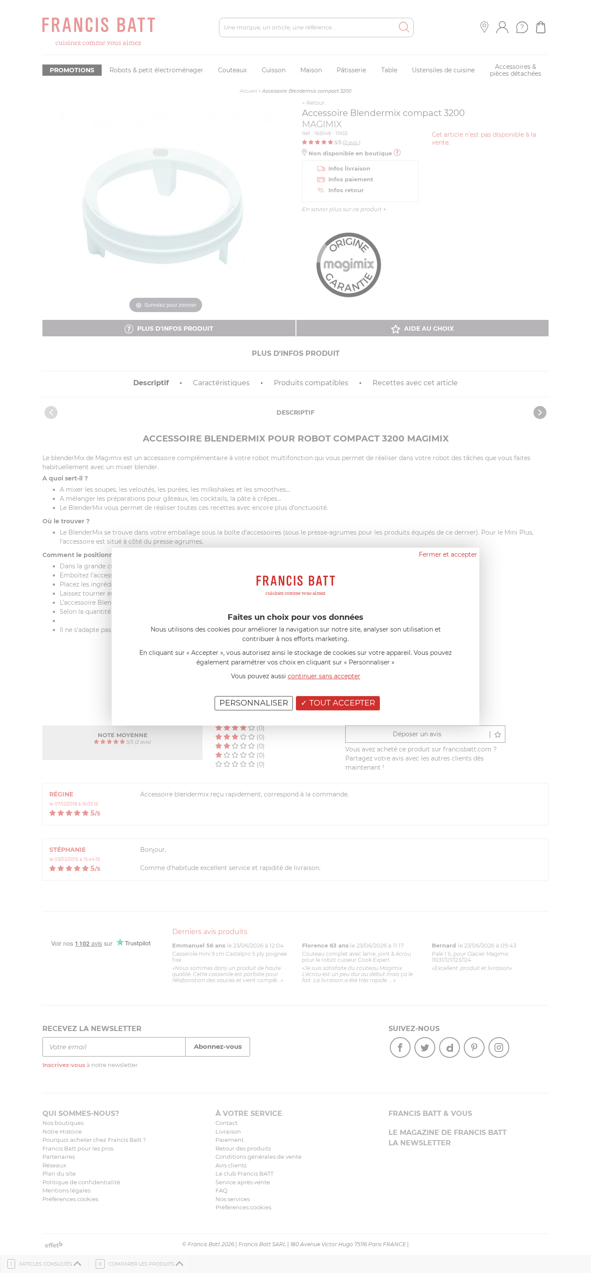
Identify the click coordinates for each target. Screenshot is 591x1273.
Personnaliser (253, 703)
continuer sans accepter (324, 676)
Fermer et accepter (448, 554)
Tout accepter (341, 703)
